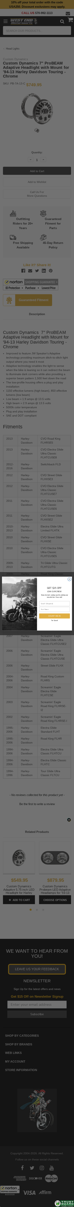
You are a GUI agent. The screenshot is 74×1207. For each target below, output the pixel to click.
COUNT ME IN (54, 616)
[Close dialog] (69, 579)
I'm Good (54, 620)
